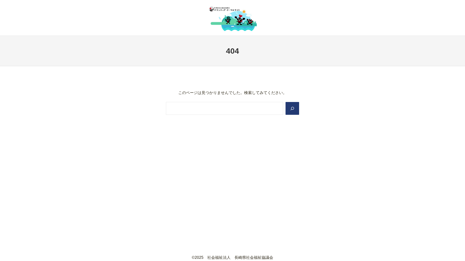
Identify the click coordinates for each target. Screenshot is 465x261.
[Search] (292, 108)
